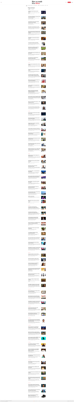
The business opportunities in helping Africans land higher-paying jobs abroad (33, 75)
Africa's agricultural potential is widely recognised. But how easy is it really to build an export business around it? (34, 93)
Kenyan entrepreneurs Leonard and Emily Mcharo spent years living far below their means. (33, 314)
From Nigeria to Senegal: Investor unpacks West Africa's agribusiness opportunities (33, 284)
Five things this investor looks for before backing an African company (33, 22)
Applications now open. (30, 270)
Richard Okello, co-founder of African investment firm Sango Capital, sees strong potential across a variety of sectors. (34, 54)
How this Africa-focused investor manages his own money (34, 113)
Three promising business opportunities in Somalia (34, 69)
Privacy (2, 401)
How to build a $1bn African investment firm (34, 237)
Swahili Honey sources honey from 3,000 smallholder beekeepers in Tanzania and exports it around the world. (33, 39)
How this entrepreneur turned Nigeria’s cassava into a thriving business (33, 263)
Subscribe (69, 2)
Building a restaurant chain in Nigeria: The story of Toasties (33, 155)
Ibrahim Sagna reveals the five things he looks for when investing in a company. (33, 23)
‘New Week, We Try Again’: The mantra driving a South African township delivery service (34, 248)
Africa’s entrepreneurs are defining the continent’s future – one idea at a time (33, 327)
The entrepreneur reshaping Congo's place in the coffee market (34, 355)
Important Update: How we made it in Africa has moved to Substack (34, 291)
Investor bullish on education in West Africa (34, 128)
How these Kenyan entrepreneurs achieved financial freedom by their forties (34, 313)
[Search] (65, 2)
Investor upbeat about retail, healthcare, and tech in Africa (34, 52)
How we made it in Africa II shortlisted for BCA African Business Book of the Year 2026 (34, 176)
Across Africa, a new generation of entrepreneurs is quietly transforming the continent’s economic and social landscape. (34, 328)
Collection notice (6, 401)
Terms (4, 401)
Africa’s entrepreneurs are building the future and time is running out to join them (34, 223)
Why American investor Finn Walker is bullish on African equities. (33, 13)
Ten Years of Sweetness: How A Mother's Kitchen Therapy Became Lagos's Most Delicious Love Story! (33, 350)
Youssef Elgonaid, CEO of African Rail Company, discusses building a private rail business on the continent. (34, 188)
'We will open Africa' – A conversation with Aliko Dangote (33, 171)
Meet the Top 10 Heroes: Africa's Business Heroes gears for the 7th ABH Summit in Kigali (34, 332)
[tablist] (31, 9)
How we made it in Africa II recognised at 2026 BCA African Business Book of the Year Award (34, 97)
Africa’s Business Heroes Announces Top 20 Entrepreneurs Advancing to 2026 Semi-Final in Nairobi (34, 32)
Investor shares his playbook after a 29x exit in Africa (34, 64)
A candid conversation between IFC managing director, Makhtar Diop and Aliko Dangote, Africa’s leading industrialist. (33, 172)
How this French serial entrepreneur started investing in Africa (34, 138)
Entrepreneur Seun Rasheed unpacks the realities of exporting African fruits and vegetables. (33, 49)
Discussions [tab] (33, 9)
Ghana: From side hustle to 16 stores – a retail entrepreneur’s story (34, 102)
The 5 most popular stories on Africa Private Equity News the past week (34, 192)
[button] (27, 5)
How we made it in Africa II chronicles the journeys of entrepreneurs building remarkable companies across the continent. (34, 275)
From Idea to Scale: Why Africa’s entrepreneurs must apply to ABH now (33, 212)
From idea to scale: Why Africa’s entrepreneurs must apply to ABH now (33, 207)
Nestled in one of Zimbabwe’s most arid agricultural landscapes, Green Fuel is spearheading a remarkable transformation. (33, 391)
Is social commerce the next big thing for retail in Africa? (34, 372)
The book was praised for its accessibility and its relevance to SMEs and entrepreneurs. (34, 98)
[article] (37, 13)
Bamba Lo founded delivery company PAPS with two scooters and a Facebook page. (34, 145)
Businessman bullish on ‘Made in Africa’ (33, 258)
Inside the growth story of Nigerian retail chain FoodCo (33, 367)
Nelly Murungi (31, 271)
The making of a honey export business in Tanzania (33, 37)
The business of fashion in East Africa (33, 42)
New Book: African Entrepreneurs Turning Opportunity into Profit (33, 274)
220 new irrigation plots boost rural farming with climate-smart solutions (34, 390)
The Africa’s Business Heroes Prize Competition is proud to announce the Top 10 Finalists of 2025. (34, 363)
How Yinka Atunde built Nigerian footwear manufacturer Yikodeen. (33, 280)
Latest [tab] (29, 9)
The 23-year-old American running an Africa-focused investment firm (34, 16)
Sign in (72, 2)
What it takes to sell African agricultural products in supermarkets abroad (33, 47)
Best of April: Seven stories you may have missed (33, 200)
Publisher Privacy (7, 400)
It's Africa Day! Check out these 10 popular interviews (33, 161)
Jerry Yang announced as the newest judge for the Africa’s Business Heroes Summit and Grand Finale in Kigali (34, 320)
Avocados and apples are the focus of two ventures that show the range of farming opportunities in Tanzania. (34, 386)
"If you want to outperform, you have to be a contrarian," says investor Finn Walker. (34, 18)
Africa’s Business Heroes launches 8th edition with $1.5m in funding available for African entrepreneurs (34, 269)
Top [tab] (30, 9)
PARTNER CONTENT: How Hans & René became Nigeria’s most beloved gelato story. (33, 351)
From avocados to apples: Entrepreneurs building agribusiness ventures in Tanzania (34, 385)
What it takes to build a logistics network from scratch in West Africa (34, 144)
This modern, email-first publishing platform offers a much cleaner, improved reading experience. (34, 292)
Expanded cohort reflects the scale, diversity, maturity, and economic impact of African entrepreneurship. (34, 134)
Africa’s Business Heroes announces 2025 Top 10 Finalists (34, 362)
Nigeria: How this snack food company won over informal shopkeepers (34, 80)
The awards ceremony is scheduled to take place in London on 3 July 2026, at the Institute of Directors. (34, 178)
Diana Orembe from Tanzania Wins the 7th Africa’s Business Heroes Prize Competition (34, 296)
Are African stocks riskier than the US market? (33, 11)
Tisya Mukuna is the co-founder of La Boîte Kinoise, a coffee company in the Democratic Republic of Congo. (34, 356)
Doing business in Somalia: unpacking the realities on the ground (33, 123)
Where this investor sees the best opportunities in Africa (32, 166)
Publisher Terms (10, 400)
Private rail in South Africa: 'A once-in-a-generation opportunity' (33, 187)
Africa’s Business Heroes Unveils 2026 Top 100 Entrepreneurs (34, 133)
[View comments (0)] (32, 14)
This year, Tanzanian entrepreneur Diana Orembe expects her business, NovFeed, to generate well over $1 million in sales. (34, 244)
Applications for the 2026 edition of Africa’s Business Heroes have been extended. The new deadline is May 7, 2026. (34, 208)
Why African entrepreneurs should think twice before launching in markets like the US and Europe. (33, 234)
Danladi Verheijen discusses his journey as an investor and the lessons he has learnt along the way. (34, 219)
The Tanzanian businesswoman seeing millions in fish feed (33, 242)
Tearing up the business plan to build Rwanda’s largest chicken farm (33, 308)
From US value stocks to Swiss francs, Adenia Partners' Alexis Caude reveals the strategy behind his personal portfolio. (34, 114)
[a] (43, 17)
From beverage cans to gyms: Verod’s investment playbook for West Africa (33, 217)
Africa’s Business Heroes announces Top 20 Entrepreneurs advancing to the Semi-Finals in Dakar (34, 378)
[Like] (28, 14)
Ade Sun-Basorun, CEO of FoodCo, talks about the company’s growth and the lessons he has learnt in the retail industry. (34, 368)
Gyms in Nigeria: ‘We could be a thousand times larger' (33, 181)
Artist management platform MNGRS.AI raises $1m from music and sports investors (34, 337)
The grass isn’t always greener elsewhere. (32, 229)
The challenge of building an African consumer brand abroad (33, 233)
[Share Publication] (66, 2)
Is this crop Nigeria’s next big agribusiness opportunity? (33, 85)
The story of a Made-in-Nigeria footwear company (33, 279)
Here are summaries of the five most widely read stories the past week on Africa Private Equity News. (34, 193)
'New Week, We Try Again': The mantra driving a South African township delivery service (34, 301)
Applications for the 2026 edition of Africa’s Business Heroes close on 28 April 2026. (34, 224)
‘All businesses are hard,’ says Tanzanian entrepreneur (33, 228)
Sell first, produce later (31, 196)
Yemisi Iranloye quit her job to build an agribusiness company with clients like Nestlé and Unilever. (33, 265)
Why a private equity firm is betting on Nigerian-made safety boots (33, 395)
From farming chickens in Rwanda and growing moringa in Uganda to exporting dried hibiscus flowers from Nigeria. (34, 59)
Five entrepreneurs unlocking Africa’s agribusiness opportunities (33, 58)
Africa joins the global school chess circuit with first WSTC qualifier (33, 118)
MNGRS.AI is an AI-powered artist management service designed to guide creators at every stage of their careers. (34, 339)
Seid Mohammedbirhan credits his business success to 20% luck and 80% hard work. (34, 150)
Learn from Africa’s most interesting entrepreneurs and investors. (33, 162)
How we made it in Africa (32, 24)
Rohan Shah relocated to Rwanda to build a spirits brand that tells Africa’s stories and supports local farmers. (34, 255)
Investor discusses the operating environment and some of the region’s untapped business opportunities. (34, 125)
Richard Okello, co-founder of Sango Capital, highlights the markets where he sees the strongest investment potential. (34, 167)
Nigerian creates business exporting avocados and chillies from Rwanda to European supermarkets (33, 91)
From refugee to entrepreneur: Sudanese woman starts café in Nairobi (33, 344)
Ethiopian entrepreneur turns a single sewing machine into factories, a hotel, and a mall (34, 149)
